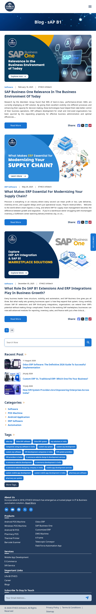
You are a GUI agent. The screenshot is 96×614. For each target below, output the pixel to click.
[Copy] (90, 125)
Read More (30, 503)
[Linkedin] (86, 125)
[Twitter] (82, 125)
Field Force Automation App (48, 545)
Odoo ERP (40, 521)
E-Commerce (10, 561)
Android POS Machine (14, 521)
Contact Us (93, 242)
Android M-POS (11, 530)
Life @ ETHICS (10, 576)
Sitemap (50, 611)
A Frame (39, 537)
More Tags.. (11, 484)
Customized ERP (43, 529)
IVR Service (9, 565)
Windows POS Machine (15, 525)
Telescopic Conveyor (45, 541)
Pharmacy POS (11, 534)
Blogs (7, 584)
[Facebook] (78, 125)
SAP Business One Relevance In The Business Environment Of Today (40, 94)
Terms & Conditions (71, 607)
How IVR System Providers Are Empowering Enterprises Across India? (56, 391)
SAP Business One (43, 525)
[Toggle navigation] (90, 6)
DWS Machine (41, 533)
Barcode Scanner (12, 542)
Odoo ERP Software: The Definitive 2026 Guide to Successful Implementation (54, 366)
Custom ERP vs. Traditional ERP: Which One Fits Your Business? (55, 378)
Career (7, 580)
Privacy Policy (52, 607)
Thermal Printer (12, 538)
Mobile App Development (16, 557)
